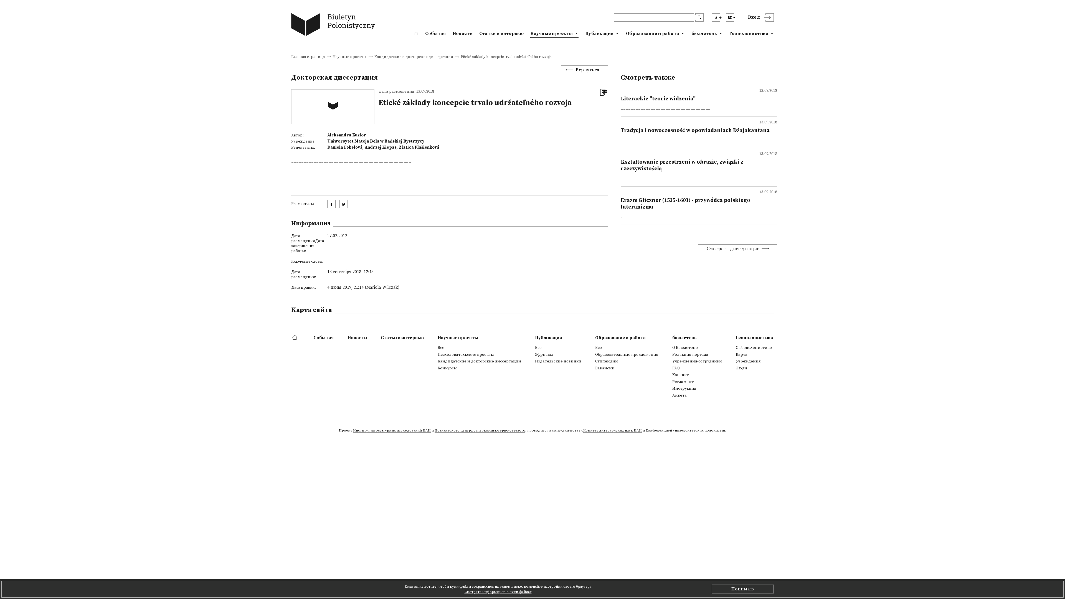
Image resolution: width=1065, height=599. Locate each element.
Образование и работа (652, 33)
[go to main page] (334, 25)
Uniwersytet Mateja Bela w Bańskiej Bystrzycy (375, 141)
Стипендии (606, 361)
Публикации (599, 33)
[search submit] (699, 17)
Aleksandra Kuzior (346, 135)
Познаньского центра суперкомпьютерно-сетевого (480, 431)
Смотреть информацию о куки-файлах (498, 592)
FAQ (676, 368)
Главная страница (308, 57)
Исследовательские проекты (466, 354)
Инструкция (684, 388)
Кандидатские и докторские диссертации (413, 57)
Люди (741, 368)
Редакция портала (690, 354)
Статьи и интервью (501, 33)
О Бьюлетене (685, 347)
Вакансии (605, 368)
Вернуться (587, 70)
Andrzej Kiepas (381, 147)
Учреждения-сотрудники (697, 361)
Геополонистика (748, 33)
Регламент (683, 381)
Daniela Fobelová (344, 147)
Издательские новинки (558, 361)
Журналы (544, 354)
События (435, 33)
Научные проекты (551, 33)
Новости (463, 33)
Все (441, 347)
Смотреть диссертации (733, 249)
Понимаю (742, 589)
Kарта (741, 354)
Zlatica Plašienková (419, 147)
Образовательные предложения (626, 354)
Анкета (679, 395)
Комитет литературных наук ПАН (612, 431)
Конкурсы (447, 368)
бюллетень (704, 33)
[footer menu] (295, 338)
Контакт (680, 374)
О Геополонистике (754, 347)
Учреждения (748, 361)
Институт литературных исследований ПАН (392, 431)
